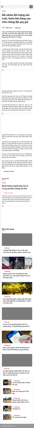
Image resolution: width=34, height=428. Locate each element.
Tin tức (4, 11)
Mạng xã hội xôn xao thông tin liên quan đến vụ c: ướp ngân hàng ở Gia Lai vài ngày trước (16, 275)
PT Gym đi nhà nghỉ (19, 417)
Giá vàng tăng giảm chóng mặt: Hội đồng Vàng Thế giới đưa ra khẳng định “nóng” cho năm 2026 (17, 301)
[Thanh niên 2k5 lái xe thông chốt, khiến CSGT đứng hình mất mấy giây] (7, 400)
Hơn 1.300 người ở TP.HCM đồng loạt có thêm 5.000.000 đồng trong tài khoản (16, 348)
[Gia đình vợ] (7, 409)
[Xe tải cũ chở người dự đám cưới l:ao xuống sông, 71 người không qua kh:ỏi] (17, 313)
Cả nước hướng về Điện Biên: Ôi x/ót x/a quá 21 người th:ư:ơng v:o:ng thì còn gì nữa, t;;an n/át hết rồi (16, 373)
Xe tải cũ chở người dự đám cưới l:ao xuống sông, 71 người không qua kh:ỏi (16, 325)
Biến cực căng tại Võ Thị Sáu (20, 392)
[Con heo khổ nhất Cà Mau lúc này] (7, 382)
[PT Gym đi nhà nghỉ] (7, 417)
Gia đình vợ (16, 409)
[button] (31, 6)
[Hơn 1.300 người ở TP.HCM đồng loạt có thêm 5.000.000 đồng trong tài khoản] (17, 337)
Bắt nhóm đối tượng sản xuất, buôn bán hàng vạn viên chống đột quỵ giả (16, 18)
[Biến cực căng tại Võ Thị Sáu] (7, 391)
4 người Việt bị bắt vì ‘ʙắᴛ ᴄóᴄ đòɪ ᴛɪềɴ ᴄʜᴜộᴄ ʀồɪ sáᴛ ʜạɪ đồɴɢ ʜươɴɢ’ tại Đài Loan (17, 251)
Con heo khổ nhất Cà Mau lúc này (21, 383)
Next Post (5, 178)
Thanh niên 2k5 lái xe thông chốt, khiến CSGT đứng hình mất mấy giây (20, 401)
